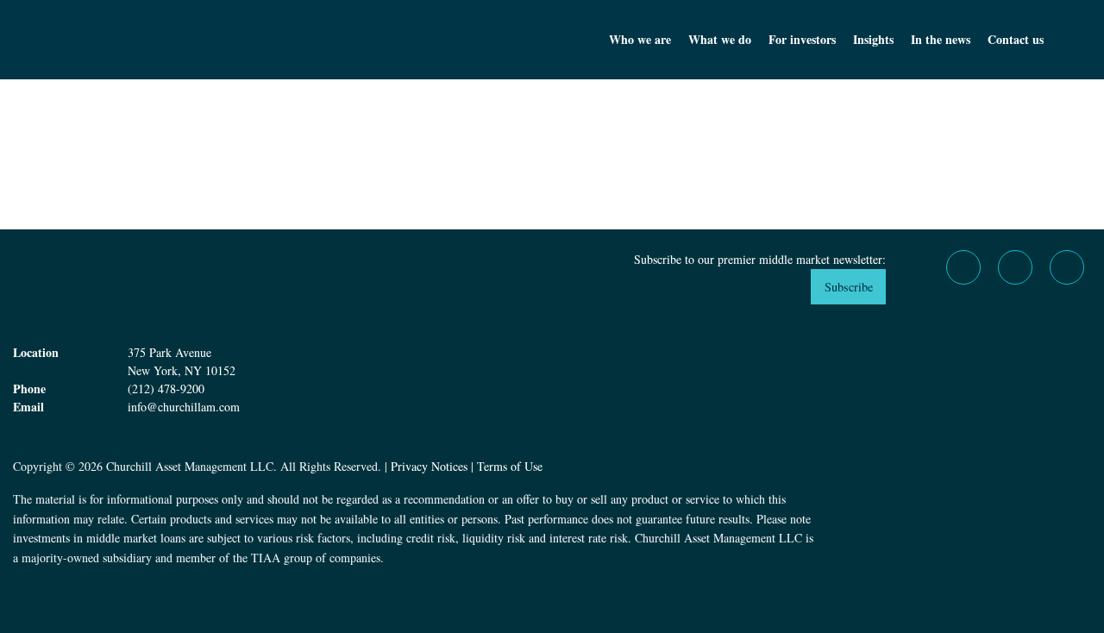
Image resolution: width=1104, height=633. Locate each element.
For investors (802, 39)
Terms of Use (510, 466)
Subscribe (849, 287)
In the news (940, 39)
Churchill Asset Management (163, 40)
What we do (719, 39)
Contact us (1016, 39)
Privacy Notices (429, 466)
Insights (873, 39)
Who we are (640, 39)
